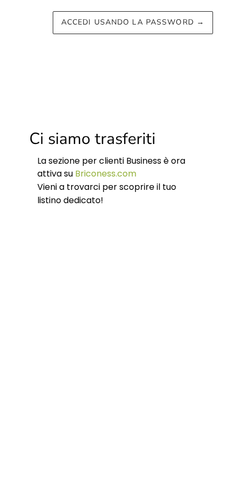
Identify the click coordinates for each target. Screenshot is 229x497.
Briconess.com (105, 173)
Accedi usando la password (133, 22)
